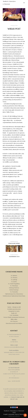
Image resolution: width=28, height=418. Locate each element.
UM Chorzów (14, 321)
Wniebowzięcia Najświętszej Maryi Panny (14, 296)
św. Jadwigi (14, 279)
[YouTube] (17, 407)
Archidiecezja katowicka (14, 309)
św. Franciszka (14, 292)
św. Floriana (14, 277)
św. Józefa (14, 281)
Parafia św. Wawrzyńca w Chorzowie (9, 3)
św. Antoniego (14, 286)
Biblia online (14, 319)
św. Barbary (14, 275)
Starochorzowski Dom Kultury (14, 323)
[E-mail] (11, 407)
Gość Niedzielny (14, 315)
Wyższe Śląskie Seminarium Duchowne (14, 317)
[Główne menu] (24, 3)
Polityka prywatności (14, 416)
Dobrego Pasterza (14, 288)
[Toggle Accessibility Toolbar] (25, 415)
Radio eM (14, 313)
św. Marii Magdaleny (14, 283)
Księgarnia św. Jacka (14, 311)
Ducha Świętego (14, 290)
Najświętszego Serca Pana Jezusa (14, 294)
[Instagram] (15, 407)
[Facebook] (13, 407)
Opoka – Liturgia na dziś (14, 307)
